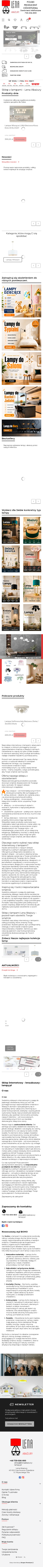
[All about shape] (21, 1447)
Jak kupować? (8, 1527)
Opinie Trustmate (9, 1492)
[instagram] (6, 1225)
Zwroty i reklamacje (10, 1515)
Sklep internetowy (20, 1562)
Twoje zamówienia (10, 1549)
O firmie (5, 1495)
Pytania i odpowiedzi (11, 1532)
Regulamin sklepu (10, 1529)
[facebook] (3, 1225)
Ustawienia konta (9, 1552)
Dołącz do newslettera (19, 1424)
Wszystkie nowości (9, 162)
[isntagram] (23, 1477)
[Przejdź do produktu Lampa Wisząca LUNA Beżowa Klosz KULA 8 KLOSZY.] (21, 114)
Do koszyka (19, 139)
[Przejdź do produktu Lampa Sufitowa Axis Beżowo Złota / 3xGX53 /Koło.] (21, 710)
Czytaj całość (10, 1048)
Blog (4, 1497)
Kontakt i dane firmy (11, 1490)
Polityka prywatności (11, 1535)
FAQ (4, 1537)
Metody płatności (9, 1510)
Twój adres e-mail (11, 1418)
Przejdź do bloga (8, 970)
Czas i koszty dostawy (11, 1512)
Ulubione (6, 1555)
